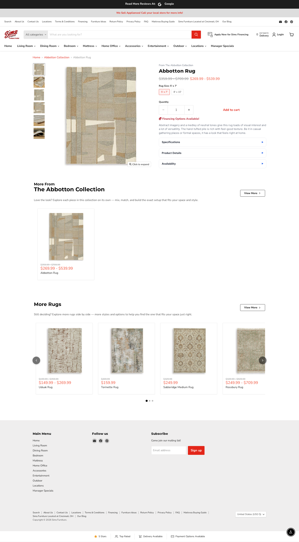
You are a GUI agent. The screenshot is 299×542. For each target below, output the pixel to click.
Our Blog (227, 21)
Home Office (110, 46)
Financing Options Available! (180, 119)
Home (8, 46)
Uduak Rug (45, 387)
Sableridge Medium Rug (178, 387)
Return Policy (116, 21)
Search (7, 21)
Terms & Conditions (65, 21)
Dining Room (48, 46)
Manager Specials (222, 46)
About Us (19, 21)
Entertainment (157, 46)
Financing (83, 21)
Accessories (133, 46)
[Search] (196, 35)
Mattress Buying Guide (163, 21)
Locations (47, 21)
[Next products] (262, 360)
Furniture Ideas (98, 21)
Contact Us (33, 21)
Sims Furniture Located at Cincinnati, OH (198, 21)
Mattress (89, 46)
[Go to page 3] (152, 401)
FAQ (146, 21)
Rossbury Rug (234, 387)
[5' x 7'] (165, 96)
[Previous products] (36, 360)
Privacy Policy (133, 21)
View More (250, 193)
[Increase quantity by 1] (189, 110)
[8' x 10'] (177, 96)
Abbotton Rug (49, 273)
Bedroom (70, 46)
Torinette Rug (109, 387)
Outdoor (179, 46)
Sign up (196, 450)
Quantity (164, 102)
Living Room (25, 46)
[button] (39, 69)
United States (249, 514)
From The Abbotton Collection (176, 65)
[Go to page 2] (149, 401)
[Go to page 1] (147, 401)
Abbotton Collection (56, 57)
